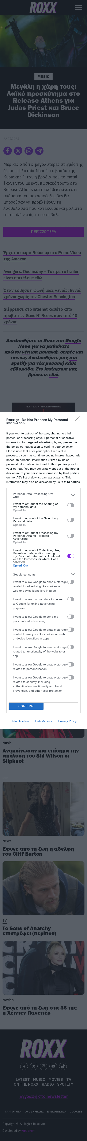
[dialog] (43, 570)
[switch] (70, 505)
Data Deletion (20, 721)
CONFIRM (26, 706)
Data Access (43, 721)
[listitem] (43, 495)
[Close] (79, 420)
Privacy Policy (67, 721)
